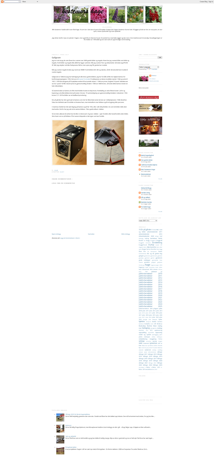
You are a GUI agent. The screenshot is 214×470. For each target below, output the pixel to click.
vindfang (160, 350)
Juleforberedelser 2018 (150, 291)
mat (140, 328)
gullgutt (154, 262)
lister (152, 324)
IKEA (151, 269)
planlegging (155, 334)
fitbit (158, 249)
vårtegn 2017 (152, 358)
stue (146, 345)
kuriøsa (160, 321)
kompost (149, 321)
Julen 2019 (152, 315)
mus (148, 330)
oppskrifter (151, 332)
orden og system (145, 334)
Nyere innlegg (56, 234)
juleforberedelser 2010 (150, 274)
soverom (146, 343)
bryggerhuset (143, 245)
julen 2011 (145, 311)
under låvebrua (158, 347)
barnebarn (154, 238)
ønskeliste (149, 369)
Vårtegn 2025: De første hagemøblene (77, 414)
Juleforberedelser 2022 (150, 300)
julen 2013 (159, 311)
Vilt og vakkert (145, 197)
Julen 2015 (149, 313)
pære (160, 334)
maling (160, 326)
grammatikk (156, 260)
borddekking (157, 243)
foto (145, 251)
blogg (148, 240)
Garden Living (145, 193)
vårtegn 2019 (148, 361)
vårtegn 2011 (143, 354)
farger (144, 249)
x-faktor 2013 (156, 367)
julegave (156, 308)
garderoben (154, 256)
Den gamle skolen (146, 160)
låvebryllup (143, 326)
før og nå (151, 253)
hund (157, 267)
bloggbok (153, 240)
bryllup (152, 245)
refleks (154, 337)
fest (155, 249)
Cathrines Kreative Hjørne (149, 165)
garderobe (147, 256)
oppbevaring (158, 330)
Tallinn (152, 345)
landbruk (141, 324)
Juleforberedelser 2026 (146, 308)
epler (140, 249)
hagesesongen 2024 (156, 265)
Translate (154, 69)
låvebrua (159, 324)
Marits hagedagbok (147, 155)
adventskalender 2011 (154, 232)
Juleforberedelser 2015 (150, 284)
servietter (149, 341)
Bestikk (141, 240)
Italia (142, 271)
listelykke (147, 324)
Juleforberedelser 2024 (150, 304)
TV (153, 347)
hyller (160, 267)
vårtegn (159, 352)
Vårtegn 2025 (157, 365)
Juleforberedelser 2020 (150, 295)
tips (140, 347)
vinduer (141, 352)
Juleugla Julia (147, 319)
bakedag (142, 238)
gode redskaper (145, 260)
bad (161, 236)
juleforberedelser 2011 (150, 276)
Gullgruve (56, 57)
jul (161, 271)
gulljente (159, 262)
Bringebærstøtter (71, 447)
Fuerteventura (143, 253)
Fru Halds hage (146, 207)
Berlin (160, 238)
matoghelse (153, 328)
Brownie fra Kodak (84, 79)
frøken (160, 251)
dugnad (141, 247)
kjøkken (142, 321)
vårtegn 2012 (152, 354)
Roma (160, 339)
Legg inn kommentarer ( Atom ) (70, 238)
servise (155, 341)
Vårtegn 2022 (153, 363)
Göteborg (142, 265)
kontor (155, 321)
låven (155, 326)
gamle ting (158, 253)
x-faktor (148, 367)
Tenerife (160, 345)
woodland (142, 367)
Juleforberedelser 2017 (150, 289)
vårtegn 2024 (148, 365)
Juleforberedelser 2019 (150, 293)
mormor (142, 330)
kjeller (160, 319)
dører (145, 247)
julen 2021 (142, 317)
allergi (157, 236)
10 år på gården (145, 230)
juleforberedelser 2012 (150, 278)
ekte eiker (159, 247)
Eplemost (68, 425)
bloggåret (142, 242)
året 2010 (154, 369)
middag (159, 328)
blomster (149, 242)
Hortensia (152, 267)
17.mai (154, 230)
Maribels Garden (146, 202)
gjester (153, 258)
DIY (161, 245)
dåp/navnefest (152, 247)
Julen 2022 (149, 317)
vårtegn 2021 (144, 363)
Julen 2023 (155, 317)
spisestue (154, 343)
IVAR (148, 271)
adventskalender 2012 (150, 234)
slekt (62, 172)
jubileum (156, 271)
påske (141, 337)
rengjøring (154, 339)
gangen (141, 256)
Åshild (154, 75)
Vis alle (160, 178)
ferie (152, 249)
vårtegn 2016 (143, 358)
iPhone (160, 269)
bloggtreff (159, 240)
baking (147, 238)
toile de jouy (145, 347)
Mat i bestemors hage (148, 169)
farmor (149, 249)
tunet (150, 347)
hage (148, 264)
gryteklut (147, 262)
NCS (152, 330)
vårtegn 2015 (157, 356)
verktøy (155, 350)
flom (141, 251)
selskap (142, 341)
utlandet (142, 350)
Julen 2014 (142, 313)
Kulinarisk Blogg (146, 188)
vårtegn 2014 (148, 356)
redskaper (148, 337)
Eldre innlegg (125, 234)
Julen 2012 (152, 311)
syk (149, 345)
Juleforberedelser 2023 (150, 302)
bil (145, 240)
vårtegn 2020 (157, 361)
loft (155, 324)
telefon (156, 345)
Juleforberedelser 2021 (150, 298)
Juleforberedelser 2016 (150, 287)
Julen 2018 (145, 315)
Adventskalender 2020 (147, 236)
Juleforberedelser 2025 (150, 306)
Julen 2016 (155, 313)
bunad (158, 245)
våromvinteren (152, 352)
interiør (155, 269)
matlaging (146, 328)
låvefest (150, 326)
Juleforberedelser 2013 (150, 280)
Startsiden (91, 234)
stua (143, 345)
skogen (160, 341)
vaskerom (148, 350)
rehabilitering (144, 339)
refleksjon (159, 337)
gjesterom (159, 258)
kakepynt (155, 319)
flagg (161, 249)
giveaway (142, 258)
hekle (147, 267)
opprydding (143, 332)
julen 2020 (159, 315)
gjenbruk (148, 258)
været (146, 352)
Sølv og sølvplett (70, 436)
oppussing (158, 332)
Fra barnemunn (152, 251)
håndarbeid (146, 269)
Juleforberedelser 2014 (150, 282)
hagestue (142, 267)
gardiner (160, 256)
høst (140, 269)
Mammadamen (146, 174)
